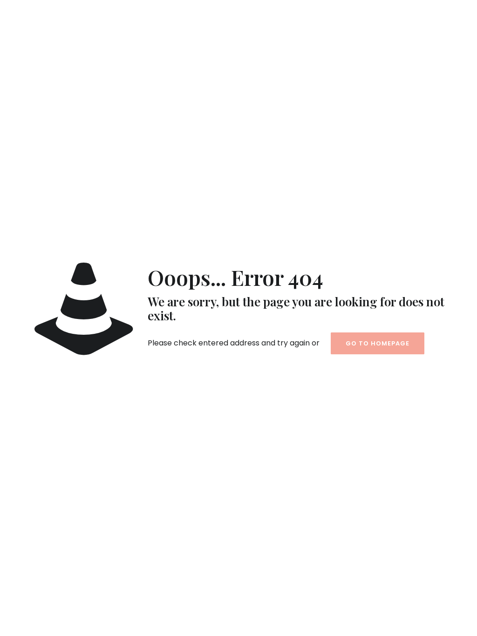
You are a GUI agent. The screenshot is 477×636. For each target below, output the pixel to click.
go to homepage (377, 343)
